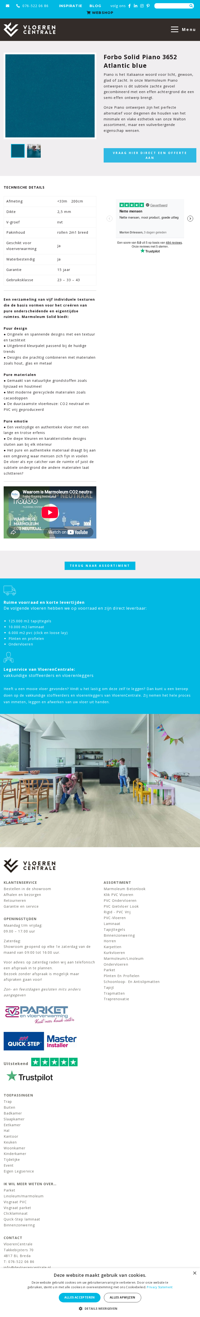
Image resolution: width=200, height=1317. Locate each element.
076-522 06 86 (35, 5)
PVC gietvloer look (121, 906)
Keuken (10, 1142)
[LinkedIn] (136, 6)
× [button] (194, 1273)
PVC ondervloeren (120, 900)
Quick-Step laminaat (22, 1219)
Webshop (102, 12)
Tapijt (109, 987)
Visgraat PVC (15, 1202)
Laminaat (112, 923)
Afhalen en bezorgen (22, 894)
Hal (7, 1130)
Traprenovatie (116, 999)
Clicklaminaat (16, 1213)
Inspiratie (70, 6)
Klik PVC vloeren (118, 894)
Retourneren (15, 900)
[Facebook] (129, 6)
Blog (95, 6)
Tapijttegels (114, 929)
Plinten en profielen (122, 975)
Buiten (9, 1107)
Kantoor (11, 1136)
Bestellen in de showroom (27, 888)
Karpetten (112, 946)
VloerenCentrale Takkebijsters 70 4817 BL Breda (19, 1250)
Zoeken (191, 6)
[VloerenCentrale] (29, 29)
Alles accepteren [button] (79, 1297)
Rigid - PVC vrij (117, 912)
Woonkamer (14, 1148)
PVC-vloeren (115, 917)
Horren (110, 941)
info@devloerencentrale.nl (27, 1267)
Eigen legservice (19, 1171)
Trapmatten (114, 993)
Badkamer (13, 1113)
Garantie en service (21, 906)
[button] (99, 1308)
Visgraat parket (17, 1207)
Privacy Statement (159, 1287)
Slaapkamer (14, 1119)
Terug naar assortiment (100, 566)
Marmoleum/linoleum (124, 958)
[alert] (100, 1292)
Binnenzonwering (119, 935)
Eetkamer (12, 1125)
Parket (109, 970)
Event (9, 1165)
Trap (8, 1101)
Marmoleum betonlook (125, 888)
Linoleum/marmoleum (24, 1196)
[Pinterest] (148, 6)
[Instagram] (142, 6)
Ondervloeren (116, 964)
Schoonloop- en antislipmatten (132, 981)
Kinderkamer (15, 1153)
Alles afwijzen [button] (122, 1297)
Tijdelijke (12, 1159)
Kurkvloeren (114, 952)
